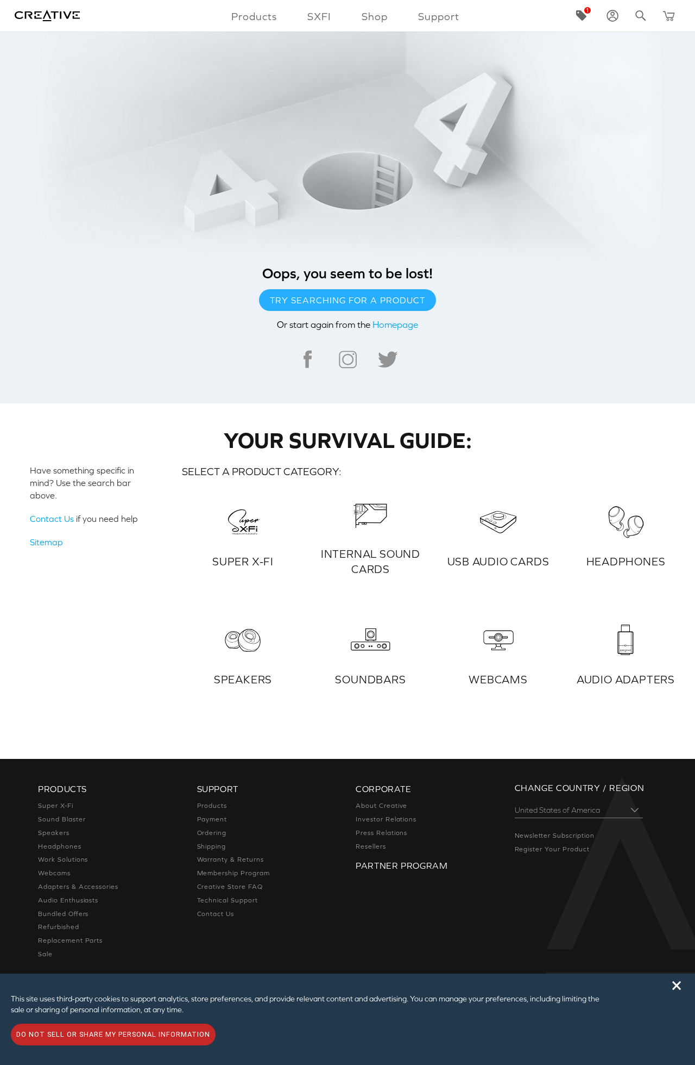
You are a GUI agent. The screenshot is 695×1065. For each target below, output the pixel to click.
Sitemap (46, 542)
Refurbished (58, 927)
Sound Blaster (61, 819)
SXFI (319, 16)
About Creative (381, 805)
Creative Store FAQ (230, 886)
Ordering (212, 833)
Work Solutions (63, 859)
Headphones (59, 846)
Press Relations (381, 833)
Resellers (371, 846)
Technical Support (227, 900)
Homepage (395, 325)
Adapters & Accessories (78, 886)
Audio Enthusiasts (68, 900)
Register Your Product (552, 849)
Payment (212, 819)
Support (438, 16)
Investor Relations (386, 819)
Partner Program (402, 865)
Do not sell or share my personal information (113, 1034)
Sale (45, 954)
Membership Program (233, 873)
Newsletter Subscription (555, 835)
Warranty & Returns (230, 859)
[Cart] (668, 16)
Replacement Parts (70, 940)
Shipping (211, 846)
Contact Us (52, 519)
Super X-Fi (55, 805)
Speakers (54, 833)
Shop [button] (375, 16)
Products (212, 805)
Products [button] (254, 16)
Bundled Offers (63, 914)
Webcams (54, 873)
